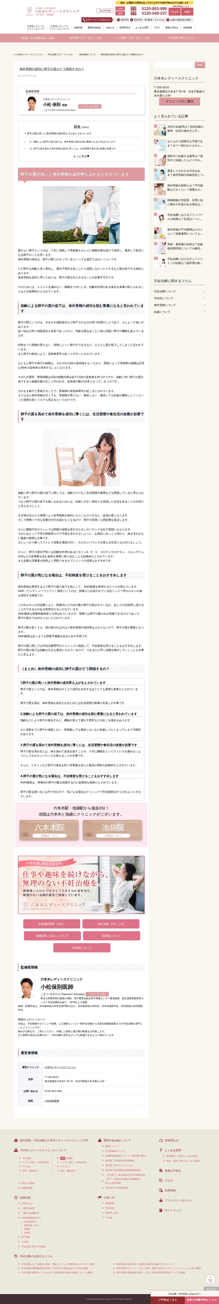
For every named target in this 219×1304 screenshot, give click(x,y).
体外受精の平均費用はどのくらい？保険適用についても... (185, 231)
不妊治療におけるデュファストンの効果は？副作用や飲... (185, 261)
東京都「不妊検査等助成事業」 (120, 1160)
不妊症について (163, 298)
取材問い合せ (112, 1212)
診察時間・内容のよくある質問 (181, 1156)
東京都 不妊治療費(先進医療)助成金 (123, 1170)
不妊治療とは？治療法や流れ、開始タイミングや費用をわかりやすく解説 (58, 1264)
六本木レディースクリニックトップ (35, 27)
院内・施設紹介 (30, 1170)
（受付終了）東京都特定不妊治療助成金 (125, 1174)
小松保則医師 (52, 1100)
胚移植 (27, 1229)
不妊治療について (165, 291)
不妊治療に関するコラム (181, 38)
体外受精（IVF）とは (111, 924)
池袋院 (187, 11)
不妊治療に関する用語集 (33, 1246)
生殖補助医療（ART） (51, 924)
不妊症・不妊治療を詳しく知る (37, 38)
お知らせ (110, 27)
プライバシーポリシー (178, 1200)
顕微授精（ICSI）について (52, 936)
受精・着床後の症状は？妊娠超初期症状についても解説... (185, 246)
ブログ (157, 27)
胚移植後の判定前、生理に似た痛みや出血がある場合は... (185, 202)
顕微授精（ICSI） (32, 1225)
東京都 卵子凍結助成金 (116, 1187)
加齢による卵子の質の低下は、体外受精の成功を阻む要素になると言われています (72, 141)
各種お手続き (171, 27)
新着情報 (109, 1203)
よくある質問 (142, 27)
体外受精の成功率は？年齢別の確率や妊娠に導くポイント (145, 1264)
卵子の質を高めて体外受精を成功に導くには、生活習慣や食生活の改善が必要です (72, 148)
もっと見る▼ (81, 156)
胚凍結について (82, 947)
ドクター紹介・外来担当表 (35, 1162)
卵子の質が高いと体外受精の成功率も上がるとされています (58, 133)
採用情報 (187, 27)
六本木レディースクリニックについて (59, 27)
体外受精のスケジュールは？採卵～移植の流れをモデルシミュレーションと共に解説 (158, 1268)
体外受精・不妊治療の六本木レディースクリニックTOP (54, 1140)
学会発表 (109, 1208)
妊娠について (162, 312)
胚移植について (111, 936)
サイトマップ (173, 1210)
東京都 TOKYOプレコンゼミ (119, 1165)
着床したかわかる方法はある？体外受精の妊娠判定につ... (186, 172)
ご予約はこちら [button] (167, 1299)
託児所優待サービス (115, 1151)
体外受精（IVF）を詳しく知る (85, 38)
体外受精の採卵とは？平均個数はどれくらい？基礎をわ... (185, 187)
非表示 (85, 127)
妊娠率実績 (27, 1187)
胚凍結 (27, 1232)
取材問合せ (125, 27)
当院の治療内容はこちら (202, 1299)
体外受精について (165, 305)
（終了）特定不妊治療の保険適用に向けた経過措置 (123, 1181)
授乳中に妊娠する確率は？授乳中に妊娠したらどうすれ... (185, 158)
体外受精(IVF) (30, 1221)
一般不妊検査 (28, 1208)
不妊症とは (27, 1203)
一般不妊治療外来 (30, 1213)
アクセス (26, 1166)
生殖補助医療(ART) (31, 1217)
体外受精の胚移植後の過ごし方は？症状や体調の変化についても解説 (150, 1272)
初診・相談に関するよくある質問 (183, 1160)
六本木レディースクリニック (60, 1067)
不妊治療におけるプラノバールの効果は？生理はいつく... (185, 217)
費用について (112, 1146)
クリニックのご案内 (180, 101)
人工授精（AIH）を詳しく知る (133, 38)
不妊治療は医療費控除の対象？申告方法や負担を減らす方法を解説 (54, 1268)
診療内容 (78, 27)
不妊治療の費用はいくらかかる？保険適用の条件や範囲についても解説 (57, 1272)
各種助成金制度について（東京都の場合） (126, 1155)
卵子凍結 (25, 1236)
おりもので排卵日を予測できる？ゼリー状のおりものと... (185, 143)
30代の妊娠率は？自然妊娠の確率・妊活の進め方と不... (185, 128)
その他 (24, 1241)
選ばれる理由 (28, 1183)
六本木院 (174, 11)
